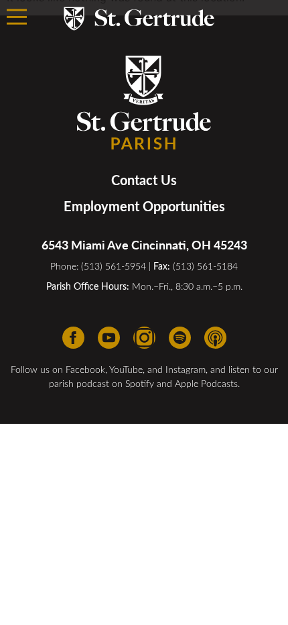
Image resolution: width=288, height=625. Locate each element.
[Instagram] (144, 338)
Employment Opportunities (144, 205)
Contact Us (144, 179)
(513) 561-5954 (113, 266)
